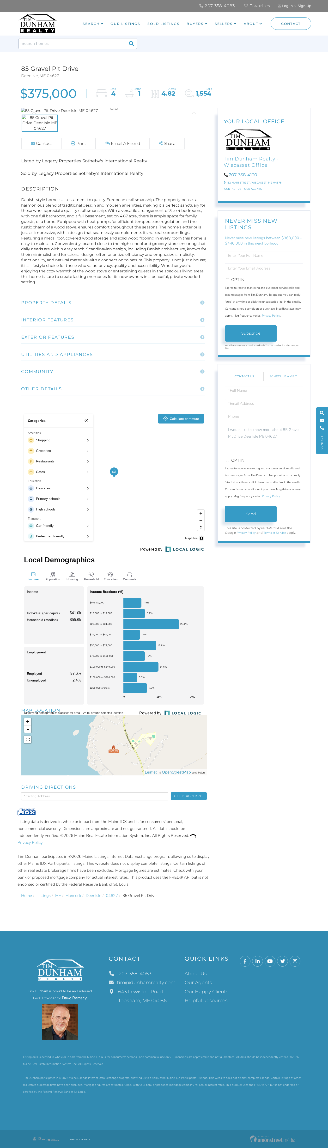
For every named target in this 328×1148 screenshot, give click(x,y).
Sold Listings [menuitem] (163, 24)
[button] (131, 43)
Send (251, 514)
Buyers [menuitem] (195, 24)
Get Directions (189, 796)
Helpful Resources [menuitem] (206, 1000)
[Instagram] (295, 961)
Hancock (73, 895)
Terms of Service (274, 533)
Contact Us (232, 188)
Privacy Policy (30, 842)
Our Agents (253, 188)
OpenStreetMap (176, 772)
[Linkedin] (257, 961)
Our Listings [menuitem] (125, 24)
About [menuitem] (251, 24)
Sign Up (304, 6)
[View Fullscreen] (27, 739)
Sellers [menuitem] (224, 24)
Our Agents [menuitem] (198, 982)
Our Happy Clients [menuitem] (206, 992)
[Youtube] (270, 961)
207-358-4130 (243, 175)
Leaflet (151, 772)
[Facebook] (245, 961)
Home (26, 895)
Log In (287, 6)
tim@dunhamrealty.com (146, 982)
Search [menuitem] (91, 24)
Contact (291, 24)
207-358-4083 (219, 5)
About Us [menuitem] (196, 973)
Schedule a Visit (283, 376)
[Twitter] (282, 961)
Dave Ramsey (74, 998)
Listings (43, 895)
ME (58, 895)
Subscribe (251, 333)
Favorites (259, 5)
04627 (112, 895)
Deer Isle (93, 895)
